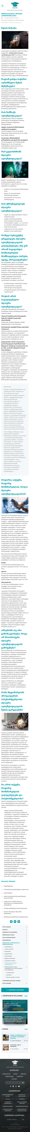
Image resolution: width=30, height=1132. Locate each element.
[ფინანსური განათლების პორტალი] (15, 5)
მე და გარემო (6, 983)
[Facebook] (11, 921)
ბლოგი (15, 1074)
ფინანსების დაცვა (8, 935)
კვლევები (23, 1074)
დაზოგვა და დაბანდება (9, 932)
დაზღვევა (22, 1099)
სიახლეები (20, 1076)
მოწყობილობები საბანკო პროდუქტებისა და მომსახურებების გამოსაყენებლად (13, 968)
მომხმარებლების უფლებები (22, 1103)
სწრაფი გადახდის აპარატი (13, 977)
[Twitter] (15, 921)
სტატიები (14, 1079)
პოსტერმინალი (10, 972)
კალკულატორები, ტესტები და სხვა (22, 1110)
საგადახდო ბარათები (10, 960)
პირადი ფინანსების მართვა (11, 18)
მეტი (26, 996)
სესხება (5, 929)
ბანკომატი (9, 975)
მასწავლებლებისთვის (22, 1106)
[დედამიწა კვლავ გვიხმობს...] (5, 1047)
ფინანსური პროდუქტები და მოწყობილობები (11, 943)
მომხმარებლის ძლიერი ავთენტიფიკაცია (11, 964)
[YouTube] (19, 1086)
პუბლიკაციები (6, 1074)
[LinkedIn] (19, 921)
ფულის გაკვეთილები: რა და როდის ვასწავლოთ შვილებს (18, 1037)
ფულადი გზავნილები (10, 958)
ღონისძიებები (10, 1076)
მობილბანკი (8, 951)
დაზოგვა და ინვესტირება (21, 1095)
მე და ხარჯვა (6, 927)
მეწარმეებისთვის (8, 1106)
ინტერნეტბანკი (8, 946)
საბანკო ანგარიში (9, 949)
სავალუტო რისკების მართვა (11, 980)
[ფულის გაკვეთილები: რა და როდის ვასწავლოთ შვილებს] (5, 1037)
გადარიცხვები (8, 956)
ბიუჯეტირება (6, 940)
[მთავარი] (1, 18)
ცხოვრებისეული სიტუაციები (7, 1110)
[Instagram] (16, 1086)
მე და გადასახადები (8, 937)
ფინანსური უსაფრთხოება (8, 1103)
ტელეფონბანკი (8, 953)
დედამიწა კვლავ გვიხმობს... (15, 1046)
